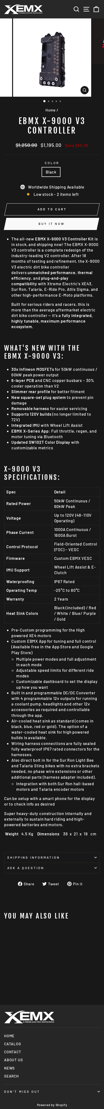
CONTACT (12, 1052)
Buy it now (51, 224)
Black (51, 171)
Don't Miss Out (22, 1091)
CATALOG (12, 1044)
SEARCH (11, 1076)
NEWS (9, 1068)
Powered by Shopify (52, 1105)
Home (50, 110)
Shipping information (33, 857)
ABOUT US (13, 1060)
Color (52, 163)
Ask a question (25, 868)
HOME (9, 1036)
